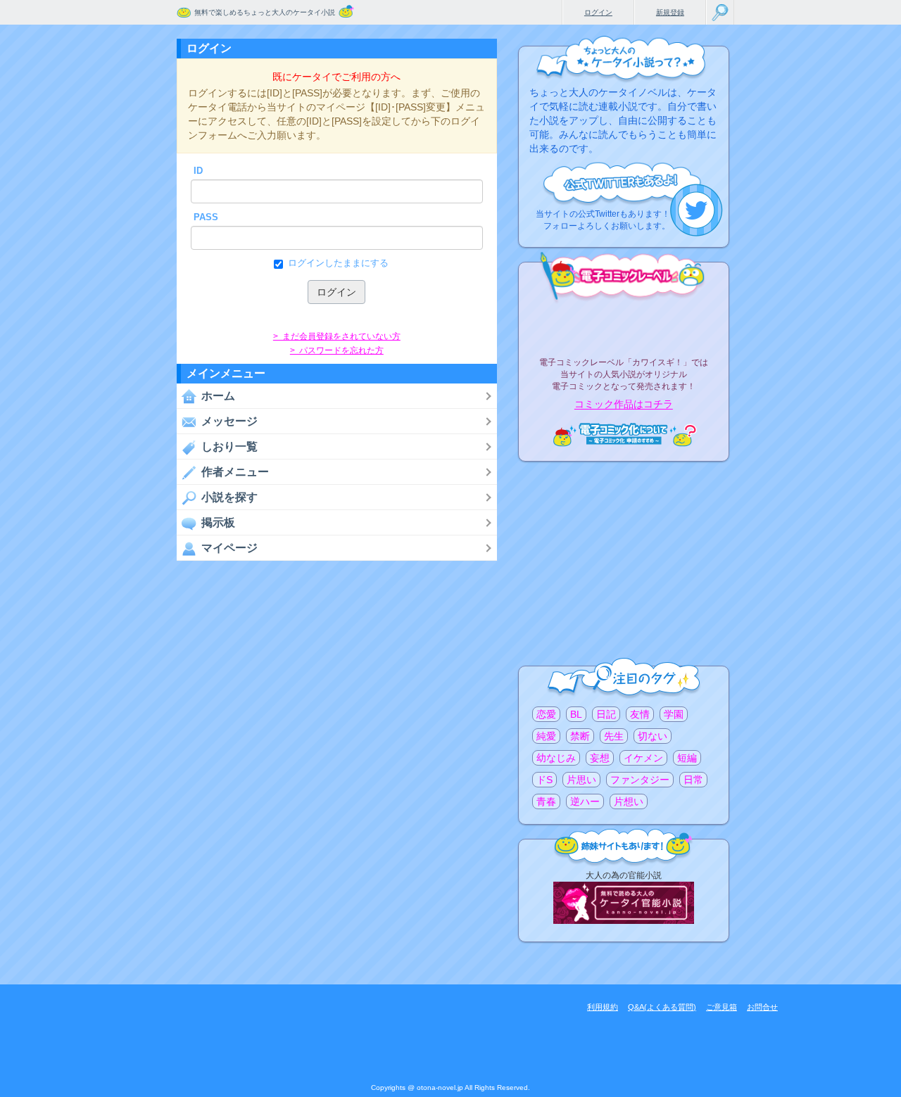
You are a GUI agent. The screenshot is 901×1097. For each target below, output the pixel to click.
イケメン (643, 757)
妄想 (600, 757)
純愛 (546, 736)
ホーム (218, 396)
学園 (673, 714)
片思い (581, 779)
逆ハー (585, 801)
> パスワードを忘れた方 (337, 350)
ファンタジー (639, 779)
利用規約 (602, 1007)
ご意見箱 (721, 1007)
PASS (206, 217)
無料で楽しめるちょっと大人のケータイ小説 (264, 12)
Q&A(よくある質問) (662, 1007)
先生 (614, 736)
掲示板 (218, 522)
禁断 (580, 736)
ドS (544, 779)
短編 (687, 757)
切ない (652, 736)
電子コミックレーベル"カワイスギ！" (624, 325)
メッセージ (229, 421)
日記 (606, 714)
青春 (546, 801)
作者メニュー (235, 472)
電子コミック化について (623, 434)
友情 (640, 714)
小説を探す (229, 497)
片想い (628, 801)
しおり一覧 (229, 446)
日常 (693, 779)
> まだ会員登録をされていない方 (337, 336)
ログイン (598, 12)
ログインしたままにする (338, 263)
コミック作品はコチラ (623, 404)
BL (576, 714)
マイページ (229, 548)
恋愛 (546, 714)
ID (198, 170)
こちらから (696, 210)
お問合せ (762, 1007)
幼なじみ (556, 757)
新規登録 (670, 12)
